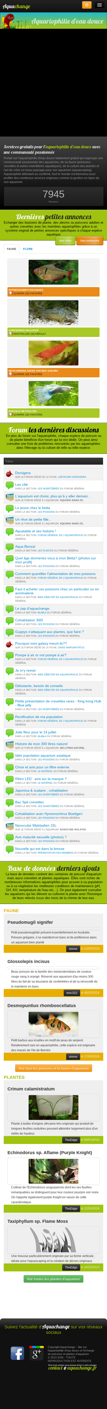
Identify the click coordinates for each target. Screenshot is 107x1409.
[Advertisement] (53, 83)
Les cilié (21, 484)
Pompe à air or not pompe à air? (40, 655)
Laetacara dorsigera (72, 477)
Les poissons (46, 512)
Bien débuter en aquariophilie (58, 597)
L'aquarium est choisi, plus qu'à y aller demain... (53, 496)
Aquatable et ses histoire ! (35, 531)
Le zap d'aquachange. (32, 608)
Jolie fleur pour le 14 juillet (35, 732)
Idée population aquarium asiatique (43, 755)
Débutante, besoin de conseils (39, 686)
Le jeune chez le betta (32, 508)
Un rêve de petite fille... (33, 519)
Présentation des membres (55, 853)
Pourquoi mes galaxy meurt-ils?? (41, 643)
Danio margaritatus (71, 647)
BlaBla (42, 612)
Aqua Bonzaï (25, 546)
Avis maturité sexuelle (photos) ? (41, 837)
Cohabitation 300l (29, 620)
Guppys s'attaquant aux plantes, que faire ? (49, 632)
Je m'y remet (25, 670)
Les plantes (45, 550)
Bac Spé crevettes (29, 802)
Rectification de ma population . (40, 717)
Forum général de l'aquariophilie (60, 535)
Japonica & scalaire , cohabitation (41, 790)
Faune (11, 248)
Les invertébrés (48, 488)
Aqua (16, 6)
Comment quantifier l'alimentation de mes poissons (55, 574)
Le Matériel (45, 771)
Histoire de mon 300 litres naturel (41, 744)
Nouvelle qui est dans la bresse (39, 849)
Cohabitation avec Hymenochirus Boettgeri (48, 814)
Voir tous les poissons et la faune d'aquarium (53, 1068)
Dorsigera (23, 473)
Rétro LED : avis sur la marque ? (41, 779)
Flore (28, 248)
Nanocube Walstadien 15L (35, 825)
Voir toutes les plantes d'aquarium (53, 1279)
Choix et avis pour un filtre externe (42, 767)
